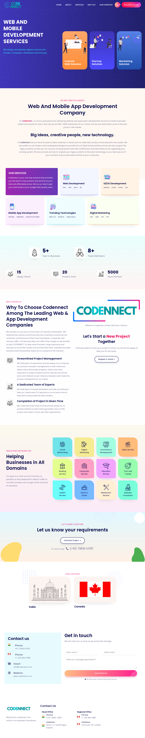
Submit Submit (101, 673)
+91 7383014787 (22, 648)
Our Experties (106, 5)
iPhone (11, 217)
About (68, 5)
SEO (91, 217)
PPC (102, 217)
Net (70, 187)
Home (58, 5)
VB (81, 187)
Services (79, 5)
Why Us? (92, 5)
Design (106, 187)
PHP (64, 187)
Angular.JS (71, 217)
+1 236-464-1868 (22, 657)
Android (20, 217)
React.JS (52, 217)
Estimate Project (71, 540)
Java (75, 187)
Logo (114, 187)
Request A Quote (131, 4)
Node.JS (61, 217)
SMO (97, 217)
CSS (126, 187)
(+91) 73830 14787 (81, 548)
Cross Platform (32, 217)
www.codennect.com (22, 676)
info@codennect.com (22, 667)
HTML (120, 187)
